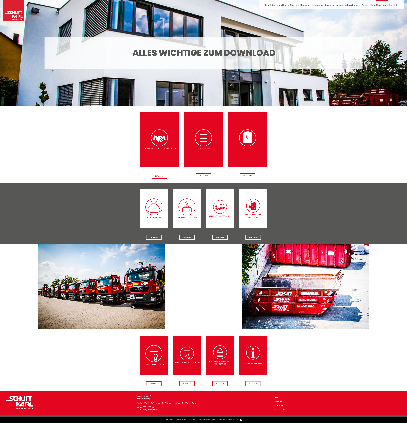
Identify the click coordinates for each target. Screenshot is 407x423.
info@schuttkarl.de (150, 409)
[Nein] (404, 420)
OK (241, 420)
